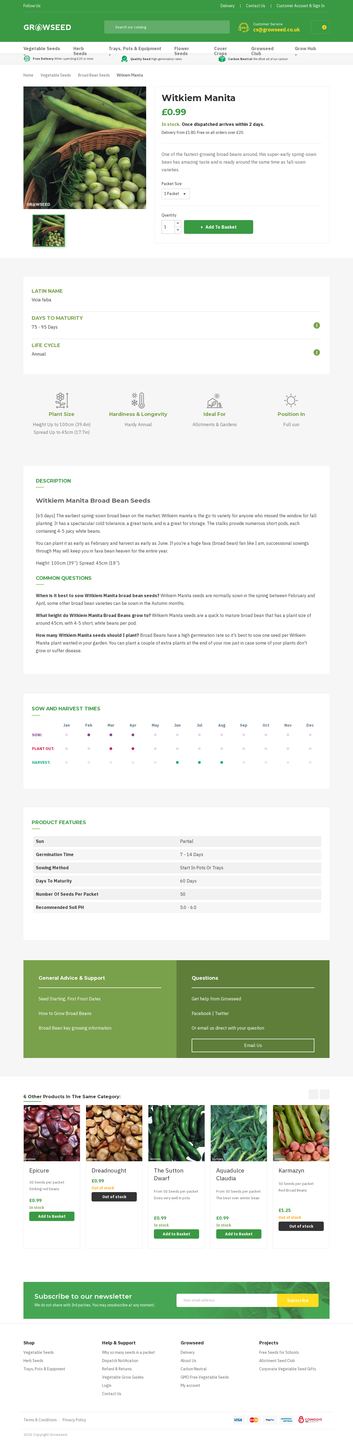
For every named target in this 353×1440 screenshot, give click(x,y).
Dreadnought (109, 1170)
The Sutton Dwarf (168, 1174)
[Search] (221, 27)
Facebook (47, 6)
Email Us (253, 1045)
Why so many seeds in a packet (128, 1352)
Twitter (57, 6)
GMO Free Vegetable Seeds (205, 1377)
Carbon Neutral (194, 1368)
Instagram (77, 6)
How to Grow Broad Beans (65, 1013)
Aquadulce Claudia (230, 1174)
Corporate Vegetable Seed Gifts (287, 1368)
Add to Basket (221, 227)
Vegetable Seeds (38, 1352)
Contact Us (111, 1393)
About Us (188, 1360)
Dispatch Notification (120, 1360)
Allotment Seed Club (277, 1360)
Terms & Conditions (40, 1419)
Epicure (39, 1170)
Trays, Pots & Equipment (44, 1368)
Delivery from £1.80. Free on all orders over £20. (203, 132)
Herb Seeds (33, 1360)
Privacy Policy (74, 1419)
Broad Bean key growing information (75, 1028)
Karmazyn (291, 1170)
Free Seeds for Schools (279, 1352)
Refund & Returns (117, 1368)
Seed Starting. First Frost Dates (70, 998)
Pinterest (67, 6)
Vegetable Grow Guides (123, 1377)
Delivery (188, 1352)
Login (106, 1385)
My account (190, 1385)
